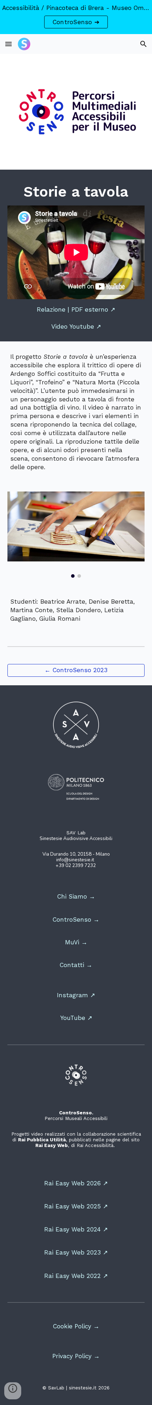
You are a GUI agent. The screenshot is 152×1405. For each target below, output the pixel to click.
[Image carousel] (76, 535)
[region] (76, 17)
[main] (76, 192)
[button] (8, 44)
